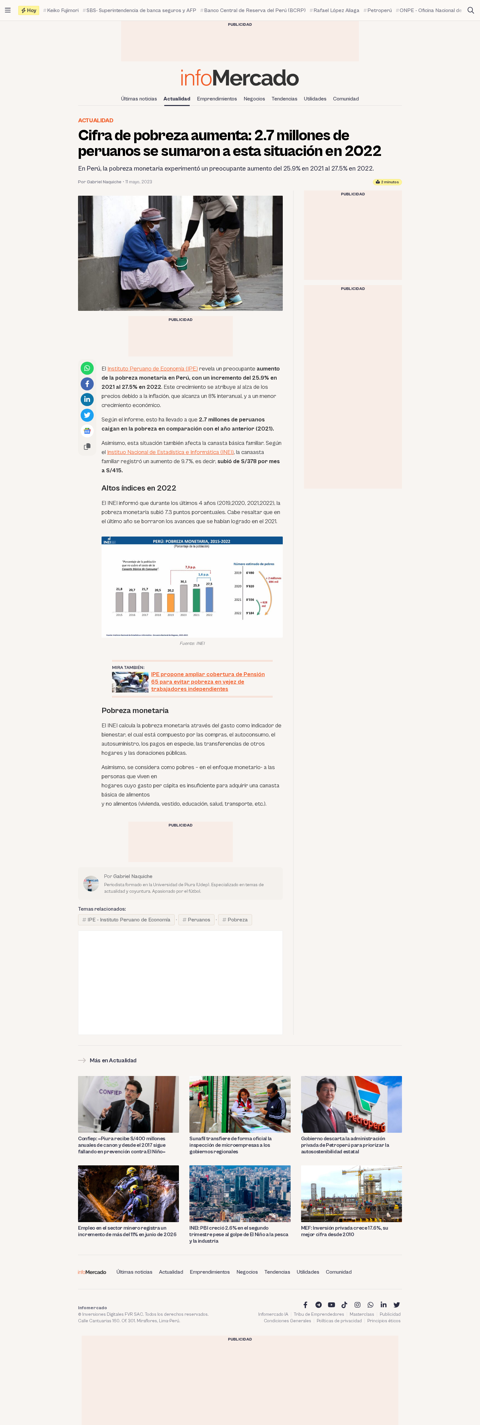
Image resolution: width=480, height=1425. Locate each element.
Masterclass (362, 1314)
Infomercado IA (273, 1314)
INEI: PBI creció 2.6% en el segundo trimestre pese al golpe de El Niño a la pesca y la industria (238, 1234)
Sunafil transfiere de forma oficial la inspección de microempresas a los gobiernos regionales (230, 1145)
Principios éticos (384, 1321)
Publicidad (390, 1314)
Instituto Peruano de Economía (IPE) (152, 368)
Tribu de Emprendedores (319, 1314)
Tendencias (284, 99)
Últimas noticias (139, 99)
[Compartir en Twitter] (87, 415)
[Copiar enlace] (87, 446)
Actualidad (177, 99)
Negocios (254, 99)
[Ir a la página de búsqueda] (470, 10)
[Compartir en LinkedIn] (87, 399)
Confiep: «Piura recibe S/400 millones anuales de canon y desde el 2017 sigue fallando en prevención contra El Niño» (122, 1145)
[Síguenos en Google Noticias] (87, 430)
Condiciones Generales (287, 1321)
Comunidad (346, 99)
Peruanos (199, 920)
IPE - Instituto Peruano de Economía (129, 920)
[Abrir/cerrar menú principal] (7, 10)
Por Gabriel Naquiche (99, 182)
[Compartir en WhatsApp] (87, 368)
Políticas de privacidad (339, 1321)
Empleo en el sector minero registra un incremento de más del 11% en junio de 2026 (127, 1231)
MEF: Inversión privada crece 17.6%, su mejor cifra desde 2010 (344, 1231)
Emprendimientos (217, 99)
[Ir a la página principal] (240, 77)
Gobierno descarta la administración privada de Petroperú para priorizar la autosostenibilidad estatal (345, 1145)
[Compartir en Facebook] (87, 383)
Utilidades (315, 99)
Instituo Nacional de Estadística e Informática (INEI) (170, 452)
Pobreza (238, 920)
